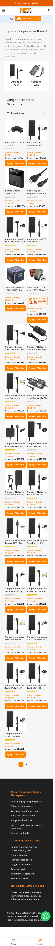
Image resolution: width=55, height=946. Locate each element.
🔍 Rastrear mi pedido (26, 3)
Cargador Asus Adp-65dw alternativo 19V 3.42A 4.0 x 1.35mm (15, 242)
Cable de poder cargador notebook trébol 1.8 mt (36, 193)
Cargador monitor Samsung (25, 810)
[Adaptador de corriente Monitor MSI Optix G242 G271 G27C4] (37, 130)
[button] (15, 163)
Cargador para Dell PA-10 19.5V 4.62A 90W (14, 688)
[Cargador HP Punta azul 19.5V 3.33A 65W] (37, 275)
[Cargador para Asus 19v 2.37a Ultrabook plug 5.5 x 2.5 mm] (37, 624)
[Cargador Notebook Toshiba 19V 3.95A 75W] (37, 527)
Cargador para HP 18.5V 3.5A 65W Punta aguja (14, 736)
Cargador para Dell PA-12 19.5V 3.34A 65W (36, 688)
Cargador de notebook (22, 864)
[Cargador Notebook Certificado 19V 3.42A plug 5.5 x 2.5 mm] (15, 479)
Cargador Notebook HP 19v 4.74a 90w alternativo (37, 495)
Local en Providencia (30, 18)
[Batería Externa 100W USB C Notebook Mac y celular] (15, 178)
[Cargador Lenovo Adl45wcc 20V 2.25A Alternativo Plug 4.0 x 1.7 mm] (15, 334)
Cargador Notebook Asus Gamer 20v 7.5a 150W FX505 (37, 398)
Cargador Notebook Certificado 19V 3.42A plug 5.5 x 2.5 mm (15, 495)
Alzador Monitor (19, 855)
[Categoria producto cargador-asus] (36, 76)
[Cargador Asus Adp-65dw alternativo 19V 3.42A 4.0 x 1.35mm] (15, 226)
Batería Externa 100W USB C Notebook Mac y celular (13, 194)
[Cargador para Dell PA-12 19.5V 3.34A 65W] (37, 672)
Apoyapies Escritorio (21, 820)
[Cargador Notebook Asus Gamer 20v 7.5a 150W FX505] (37, 382)
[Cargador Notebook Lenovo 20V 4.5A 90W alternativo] (15, 527)
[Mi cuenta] (49, 10)
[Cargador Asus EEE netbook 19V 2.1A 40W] (37, 226)
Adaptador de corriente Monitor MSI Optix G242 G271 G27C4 (37, 146)
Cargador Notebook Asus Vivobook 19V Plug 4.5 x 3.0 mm (37, 446)
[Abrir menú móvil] (4, 10)
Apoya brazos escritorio (23, 815)
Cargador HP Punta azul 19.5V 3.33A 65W (37, 288)
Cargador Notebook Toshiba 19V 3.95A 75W (37, 543)
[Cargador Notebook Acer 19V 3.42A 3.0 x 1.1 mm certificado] (37, 334)
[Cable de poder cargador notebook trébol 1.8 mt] (37, 178)
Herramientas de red (21, 859)
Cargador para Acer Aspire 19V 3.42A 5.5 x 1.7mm (37, 591)
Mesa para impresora (22, 806)
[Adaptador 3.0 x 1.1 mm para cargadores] (15, 130)
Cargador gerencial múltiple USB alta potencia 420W (14, 290)
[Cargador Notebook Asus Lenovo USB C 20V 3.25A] (15, 431)
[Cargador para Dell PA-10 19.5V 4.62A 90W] (15, 672)
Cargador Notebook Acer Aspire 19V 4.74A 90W (15, 398)
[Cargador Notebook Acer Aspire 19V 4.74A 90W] (15, 382)
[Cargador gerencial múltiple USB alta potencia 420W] (15, 275)
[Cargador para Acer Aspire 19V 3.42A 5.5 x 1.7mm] (37, 576)
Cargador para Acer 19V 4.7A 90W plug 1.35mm (15, 591)
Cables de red (18, 869)
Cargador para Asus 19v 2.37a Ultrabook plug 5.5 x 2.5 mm (37, 640)
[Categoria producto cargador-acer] (16, 76)
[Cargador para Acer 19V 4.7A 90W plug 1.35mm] (15, 576)
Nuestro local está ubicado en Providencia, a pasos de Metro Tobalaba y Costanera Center (26, 896)
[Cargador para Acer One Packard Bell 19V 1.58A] (15, 624)
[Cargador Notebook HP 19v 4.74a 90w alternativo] (37, 479)
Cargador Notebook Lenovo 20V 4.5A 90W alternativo (15, 543)
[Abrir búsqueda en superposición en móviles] (11, 19)
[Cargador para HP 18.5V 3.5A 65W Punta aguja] (15, 721)
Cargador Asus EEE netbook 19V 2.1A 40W (36, 242)
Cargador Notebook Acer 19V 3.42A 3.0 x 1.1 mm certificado (37, 350)
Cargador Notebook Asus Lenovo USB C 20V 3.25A (15, 446)
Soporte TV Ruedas (20, 833)
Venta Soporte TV (19, 878)
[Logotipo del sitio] (26, 10)
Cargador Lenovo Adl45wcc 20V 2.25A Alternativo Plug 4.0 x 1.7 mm (14, 351)
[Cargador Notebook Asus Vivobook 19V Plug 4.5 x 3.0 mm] (37, 431)
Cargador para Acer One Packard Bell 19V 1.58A (15, 640)
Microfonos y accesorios (23, 873)
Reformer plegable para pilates (26, 801)
